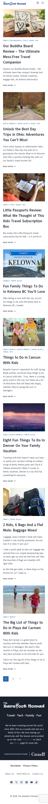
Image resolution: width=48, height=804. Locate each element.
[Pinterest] (26, 782)
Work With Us (23, 773)
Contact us (27, 739)
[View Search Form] (36, 3)
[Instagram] (21, 782)
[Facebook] (11, 782)
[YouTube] (31, 782)
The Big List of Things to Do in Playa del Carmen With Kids (23, 628)
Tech (25, 40)
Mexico (13, 349)
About (17, 743)
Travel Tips (34, 40)
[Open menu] (42, 3)
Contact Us (37, 773)
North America (9, 124)
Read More (9, 85)
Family (5, 40)
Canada (6, 281)
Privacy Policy (30, 765)
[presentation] (24, 23)
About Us (9, 773)
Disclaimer (15, 765)
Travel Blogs (23, 124)
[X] (16, 782)
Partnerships (15, 40)
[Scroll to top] (41, 789)
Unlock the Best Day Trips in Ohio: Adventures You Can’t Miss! (23, 134)
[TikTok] (36, 782)
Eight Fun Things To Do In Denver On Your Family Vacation (24, 446)
